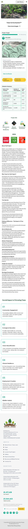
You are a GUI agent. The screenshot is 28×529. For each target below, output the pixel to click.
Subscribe (21, 508)
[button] (24, 125)
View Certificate (7, 73)
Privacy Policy (17, 525)
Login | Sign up (20, 1)
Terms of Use (10, 525)
